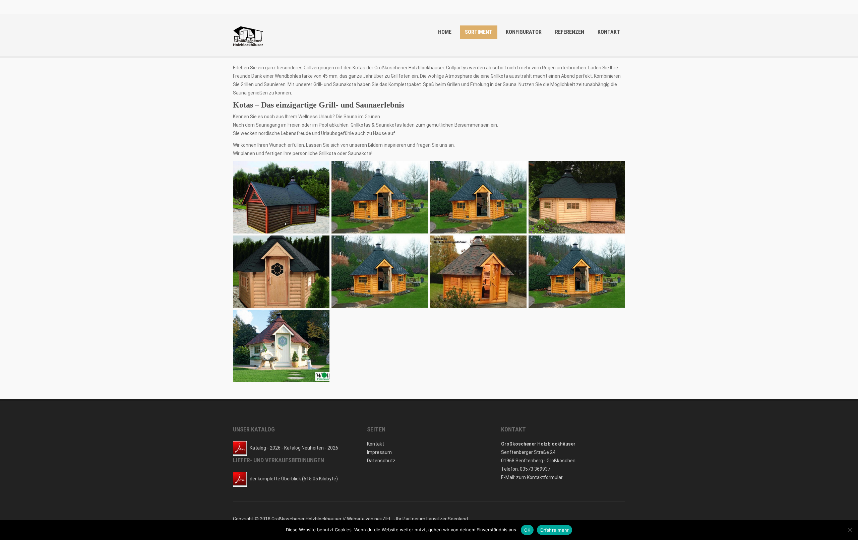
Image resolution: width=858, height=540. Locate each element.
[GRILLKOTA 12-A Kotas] (379, 197)
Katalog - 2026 (265, 448)
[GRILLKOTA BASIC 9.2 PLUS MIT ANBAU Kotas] (577, 197)
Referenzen (569, 32)
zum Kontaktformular (539, 477)
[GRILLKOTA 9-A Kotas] (478, 271)
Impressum (379, 452)
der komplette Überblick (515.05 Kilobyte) (294, 478)
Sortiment (478, 32)
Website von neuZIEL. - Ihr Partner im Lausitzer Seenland (407, 519)
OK (527, 530)
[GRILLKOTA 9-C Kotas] (281, 346)
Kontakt (609, 32)
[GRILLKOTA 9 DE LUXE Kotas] (281, 197)
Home (444, 32)
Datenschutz (381, 460)
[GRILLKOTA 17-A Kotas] (478, 197)
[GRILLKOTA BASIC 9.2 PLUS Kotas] (281, 271)
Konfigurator (524, 32)
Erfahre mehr (554, 530)
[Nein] (849, 530)
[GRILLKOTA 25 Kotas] (577, 271)
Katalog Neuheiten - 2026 (311, 448)
